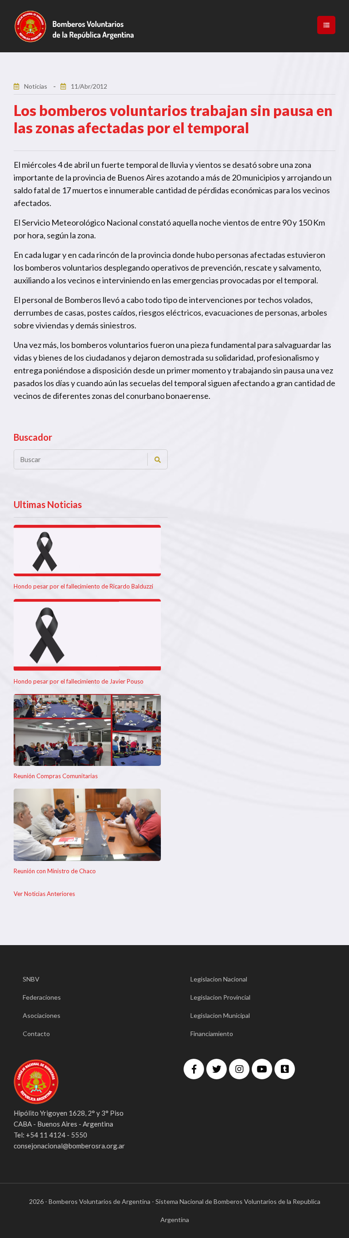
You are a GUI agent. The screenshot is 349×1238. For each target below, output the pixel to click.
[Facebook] (194, 1069)
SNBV (31, 979)
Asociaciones (41, 1015)
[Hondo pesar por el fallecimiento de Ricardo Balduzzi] (87, 550)
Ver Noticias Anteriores (44, 893)
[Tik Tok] (284, 1069)
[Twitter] (216, 1069)
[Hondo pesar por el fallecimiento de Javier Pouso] (87, 635)
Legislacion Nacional (218, 979)
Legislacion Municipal (220, 1015)
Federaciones (42, 997)
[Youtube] (262, 1069)
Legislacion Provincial (220, 997)
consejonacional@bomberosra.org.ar (69, 1146)
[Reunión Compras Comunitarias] (87, 730)
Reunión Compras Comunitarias (56, 776)
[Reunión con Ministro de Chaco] (87, 825)
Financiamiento (211, 1033)
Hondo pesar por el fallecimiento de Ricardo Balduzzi (83, 586)
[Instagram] (239, 1069)
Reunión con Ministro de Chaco (55, 871)
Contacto (36, 1033)
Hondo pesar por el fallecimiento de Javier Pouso (79, 681)
